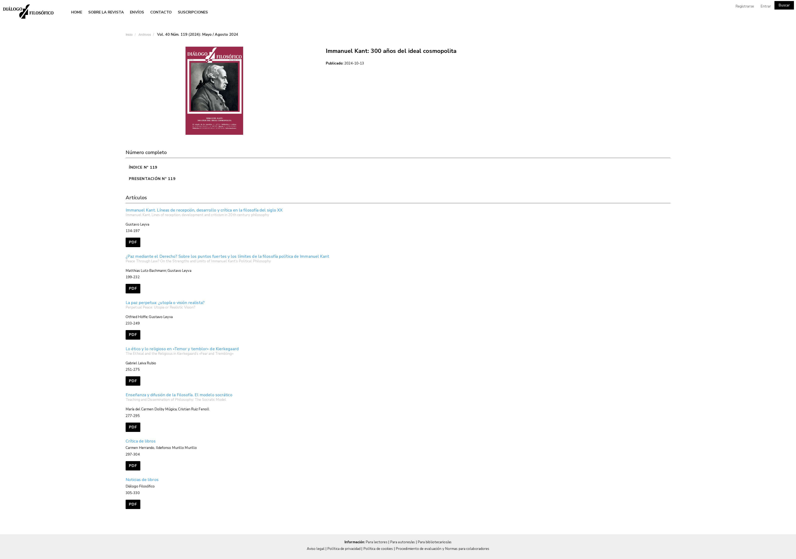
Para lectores (377, 542)
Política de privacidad (343, 548)
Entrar (766, 6)
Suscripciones (193, 12)
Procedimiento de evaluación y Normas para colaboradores (442, 548)
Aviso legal (316, 548)
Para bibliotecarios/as (434, 542)
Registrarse (744, 6)
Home (76, 12)
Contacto (161, 12)
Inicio (129, 34)
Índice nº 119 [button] (143, 167)
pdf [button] (133, 242)
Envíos (137, 12)
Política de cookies (378, 548)
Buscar (784, 5)
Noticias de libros (142, 479)
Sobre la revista (106, 12)
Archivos (144, 34)
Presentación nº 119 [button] (152, 178)
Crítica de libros (141, 441)
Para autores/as (403, 542)
